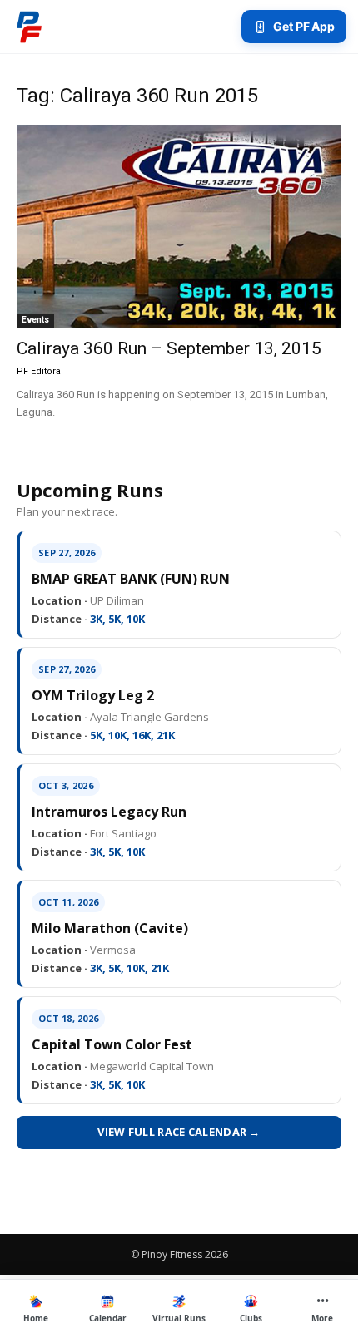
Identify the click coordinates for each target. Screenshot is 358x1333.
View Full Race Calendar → (179, 1131)
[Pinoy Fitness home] (29, 26)
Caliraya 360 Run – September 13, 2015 (169, 348)
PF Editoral (40, 371)
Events (35, 319)
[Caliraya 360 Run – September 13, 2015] (179, 226)
